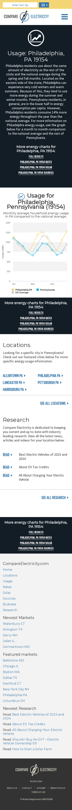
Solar (7, 593)
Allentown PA (13, 375)
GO (43, 5)
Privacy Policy (57, 788)
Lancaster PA (12, 382)
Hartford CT (12, 683)
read (6, 454)
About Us (12, 788)
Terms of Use (38, 792)
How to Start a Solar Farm (32, 749)
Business (9, 604)
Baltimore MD (13, 660)
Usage (7, 581)
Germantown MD (16, 647)
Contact (27, 788)
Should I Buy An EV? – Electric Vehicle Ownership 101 (31, 741)
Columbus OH (14, 701)
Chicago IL (11, 666)
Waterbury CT (14, 624)
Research (10, 610)
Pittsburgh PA (48, 382)
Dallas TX (10, 678)
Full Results (36, 156)
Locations (10, 575)
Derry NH (10, 635)
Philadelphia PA (49, 375)
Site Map (41, 788)
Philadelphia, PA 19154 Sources (36, 172)
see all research (53, 497)
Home (7, 569)
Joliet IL (9, 641)
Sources (9, 598)
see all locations (53, 403)
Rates (7, 587)
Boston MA (11, 672)
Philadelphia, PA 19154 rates (36, 162)
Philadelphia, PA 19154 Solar (36, 167)
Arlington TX (12, 629)
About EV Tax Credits (28, 724)
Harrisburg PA (13, 389)
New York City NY (16, 689)
